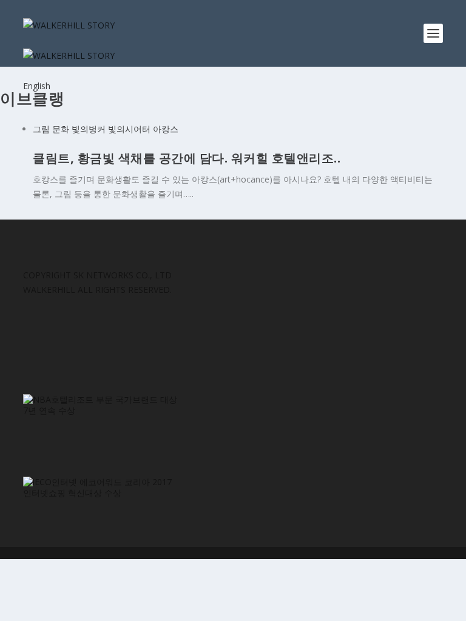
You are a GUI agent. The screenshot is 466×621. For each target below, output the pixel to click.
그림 (41, 129)
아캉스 (165, 129)
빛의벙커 (89, 129)
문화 (60, 129)
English (36, 86)
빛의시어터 (129, 129)
